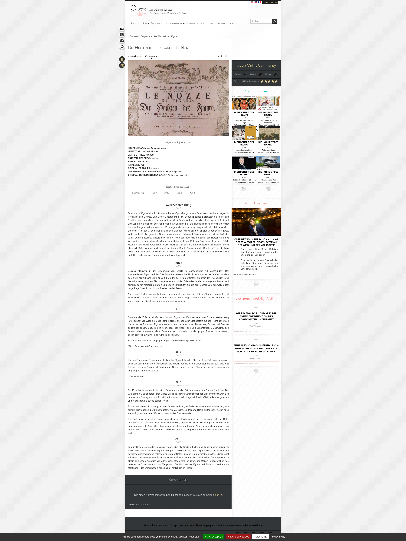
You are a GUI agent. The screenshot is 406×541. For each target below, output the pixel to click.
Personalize (260, 536)
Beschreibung (151, 56)
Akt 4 (192, 192)
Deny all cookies (239, 536)
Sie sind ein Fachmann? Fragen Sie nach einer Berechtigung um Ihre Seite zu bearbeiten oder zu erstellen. (203, 525)
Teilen (238, 74)
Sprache (122, 29)
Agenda (122, 35)
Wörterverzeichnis (122, 41)
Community (122, 65)
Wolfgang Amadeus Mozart (154, 147)
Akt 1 (154, 192)
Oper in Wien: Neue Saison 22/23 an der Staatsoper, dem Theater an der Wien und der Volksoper (256, 242)
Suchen (122, 47)
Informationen (134, 56)
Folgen (268, 74)
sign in (218, 495)
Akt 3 (179, 192)
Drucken (220, 56)
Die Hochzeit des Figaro (165, 36)
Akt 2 (167, 192)
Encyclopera (146, 36)
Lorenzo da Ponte (149, 151)
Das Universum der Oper (161, 9)
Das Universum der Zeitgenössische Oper (168, 13)
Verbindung (268, 2)
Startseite (134, 36)
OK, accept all (214, 536)
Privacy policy (278, 536)
